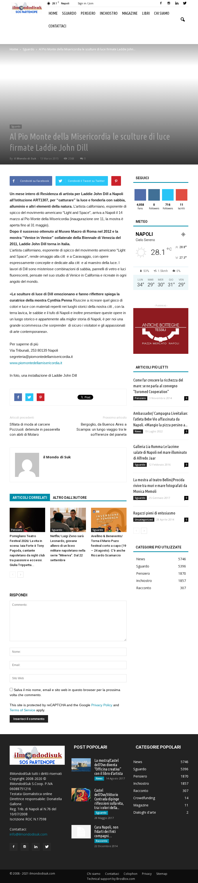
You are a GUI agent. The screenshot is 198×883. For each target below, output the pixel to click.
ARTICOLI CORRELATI (30, 498)
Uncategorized (144, 519)
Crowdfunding (144, 798)
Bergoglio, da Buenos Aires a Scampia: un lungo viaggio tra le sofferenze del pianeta (102, 429)
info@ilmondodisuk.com (28, 834)
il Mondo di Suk (25, 158)
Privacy (147, 874)
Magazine (130, 13)
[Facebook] (160, 3)
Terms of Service (22, 710)
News (138, 431)
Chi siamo (161, 13)
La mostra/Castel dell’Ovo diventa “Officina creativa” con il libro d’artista (108, 767)
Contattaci (57, 26)
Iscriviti (181, 191)
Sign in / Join (85, 3)
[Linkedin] (176, 3)
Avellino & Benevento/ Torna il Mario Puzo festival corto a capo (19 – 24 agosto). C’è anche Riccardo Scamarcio (108, 545)
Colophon (130, 874)
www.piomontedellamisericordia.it (36, 363)
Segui (154, 191)
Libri (146, 13)
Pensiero (88, 13)
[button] (182, 20)
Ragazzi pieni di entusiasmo (154, 513)
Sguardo (69, 13)
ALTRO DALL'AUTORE (70, 498)
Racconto (143, 588)
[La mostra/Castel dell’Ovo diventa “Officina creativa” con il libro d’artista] (81, 764)
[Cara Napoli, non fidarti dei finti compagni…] (81, 831)
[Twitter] (184, 3)
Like (140, 191)
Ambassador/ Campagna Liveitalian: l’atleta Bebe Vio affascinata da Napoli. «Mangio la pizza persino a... (160, 419)
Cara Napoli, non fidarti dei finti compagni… (106, 831)
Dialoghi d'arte (144, 812)
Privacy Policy (101, 705)
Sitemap (161, 874)
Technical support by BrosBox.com (111, 879)
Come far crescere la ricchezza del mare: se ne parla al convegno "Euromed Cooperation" (158, 386)
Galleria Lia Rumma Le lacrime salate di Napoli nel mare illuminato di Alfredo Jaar (160, 452)
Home (53, 13)
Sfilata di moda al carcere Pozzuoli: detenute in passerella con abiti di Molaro (35, 429)
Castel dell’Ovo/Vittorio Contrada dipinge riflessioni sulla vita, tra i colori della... (109, 799)
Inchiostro (109, 13)
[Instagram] (168, 3)
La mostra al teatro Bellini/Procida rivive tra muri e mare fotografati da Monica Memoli (160, 485)
